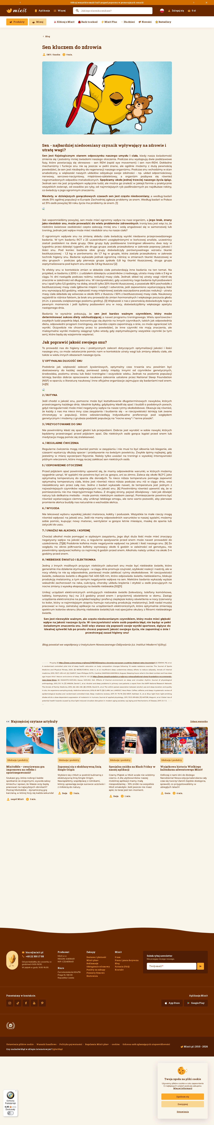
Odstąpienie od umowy (98, 966)
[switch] (10, 1113)
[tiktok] (17, 1003)
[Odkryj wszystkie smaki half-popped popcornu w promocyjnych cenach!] (107, 2)
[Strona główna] (16, 10)
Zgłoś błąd (57, 1049)
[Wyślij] (200, 966)
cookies (116, 1044)
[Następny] (194, 2)
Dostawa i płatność (96, 957)
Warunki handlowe (46, 1044)
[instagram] (9, 1003)
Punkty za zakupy (95, 969)
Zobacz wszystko (199, 721)
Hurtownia (92, 976)
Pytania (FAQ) (122, 966)
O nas (117, 957)
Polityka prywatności (70, 1044)
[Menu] (16, 1091)
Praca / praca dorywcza (126, 960)
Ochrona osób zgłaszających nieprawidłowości (146, 1044)
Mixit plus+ (92, 960)
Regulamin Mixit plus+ (97, 1044)
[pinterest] (42, 1003)
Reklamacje (92, 963)
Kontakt (119, 969)
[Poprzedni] (20, 2)
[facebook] (26, 1003)
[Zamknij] (206, 2)
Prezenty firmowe (95, 973)
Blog (117, 963)
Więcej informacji (182, 1088)
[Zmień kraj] (162, 11)
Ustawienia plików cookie (20, 1044)
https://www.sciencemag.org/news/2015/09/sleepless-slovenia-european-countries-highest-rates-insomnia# (107, 663)
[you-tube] (34, 1003)
